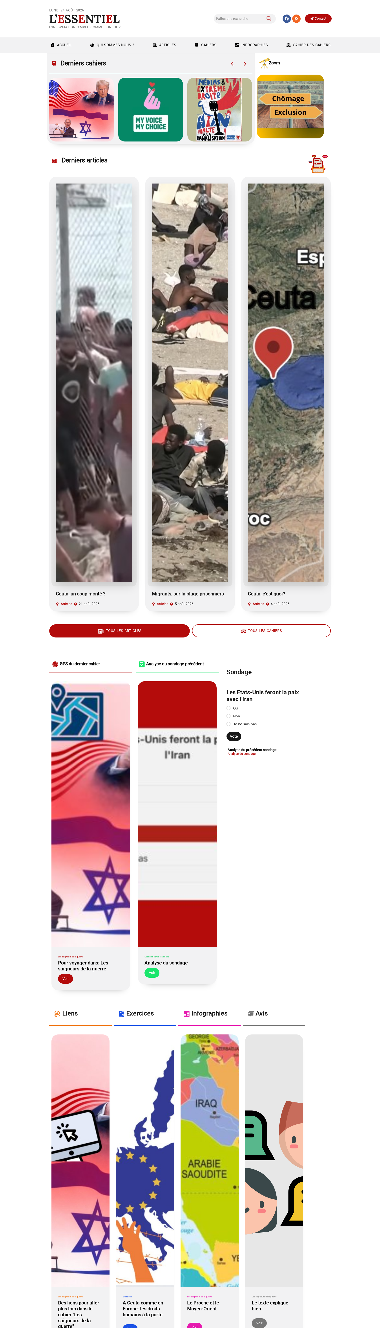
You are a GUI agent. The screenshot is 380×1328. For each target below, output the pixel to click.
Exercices (127, 1296)
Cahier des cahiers (312, 45)
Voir (65, 979)
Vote (234, 736)
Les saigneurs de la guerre (70, 956)
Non (236, 716)
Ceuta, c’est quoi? (266, 594)
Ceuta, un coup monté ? (81, 594)
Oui (236, 708)
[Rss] (296, 19)
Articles (167, 45)
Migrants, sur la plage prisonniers (188, 594)
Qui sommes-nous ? (115, 45)
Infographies (254, 45)
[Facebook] (287, 19)
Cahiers (209, 45)
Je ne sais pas (245, 724)
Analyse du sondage (242, 753)
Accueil (64, 45)
